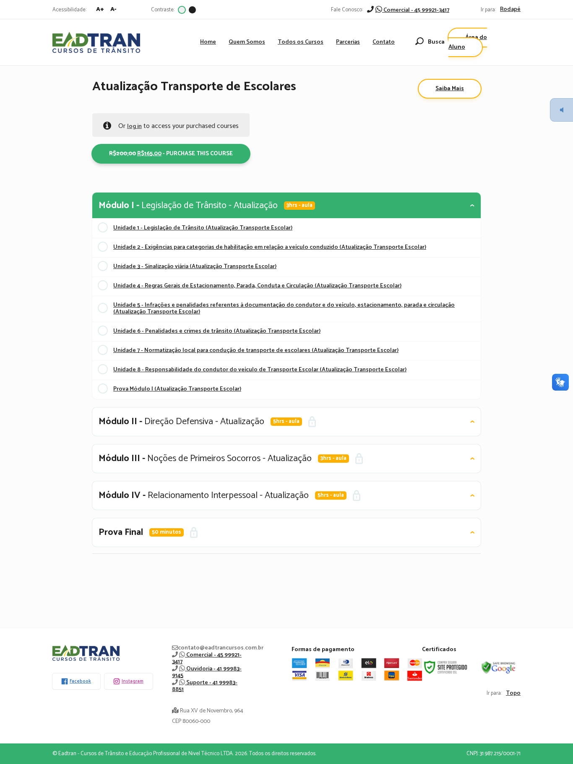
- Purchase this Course (174, 154)
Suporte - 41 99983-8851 (204, 686)
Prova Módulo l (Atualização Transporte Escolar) (177, 389)
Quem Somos (247, 42)
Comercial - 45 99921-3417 (415, 10)
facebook (80, 681)
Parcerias (348, 42)
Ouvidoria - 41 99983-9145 (207, 672)
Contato (383, 42)
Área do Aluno (467, 42)
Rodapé (510, 9)
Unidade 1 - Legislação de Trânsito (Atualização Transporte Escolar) (202, 228)
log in (134, 126)
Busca (436, 42)
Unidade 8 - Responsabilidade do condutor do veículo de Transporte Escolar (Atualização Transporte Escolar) (259, 370)
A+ (100, 9)
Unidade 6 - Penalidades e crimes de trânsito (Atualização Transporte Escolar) (216, 331)
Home (208, 42)
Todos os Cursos (300, 42)
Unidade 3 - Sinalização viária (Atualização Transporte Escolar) (194, 266)
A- (113, 9)
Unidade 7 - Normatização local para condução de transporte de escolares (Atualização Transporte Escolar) (255, 350)
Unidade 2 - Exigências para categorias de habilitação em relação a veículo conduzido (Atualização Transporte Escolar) (269, 247)
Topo (513, 693)
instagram (132, 681)
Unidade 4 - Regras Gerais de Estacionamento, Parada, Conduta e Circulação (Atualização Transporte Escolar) (257, 286)
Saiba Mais (449, 89)
